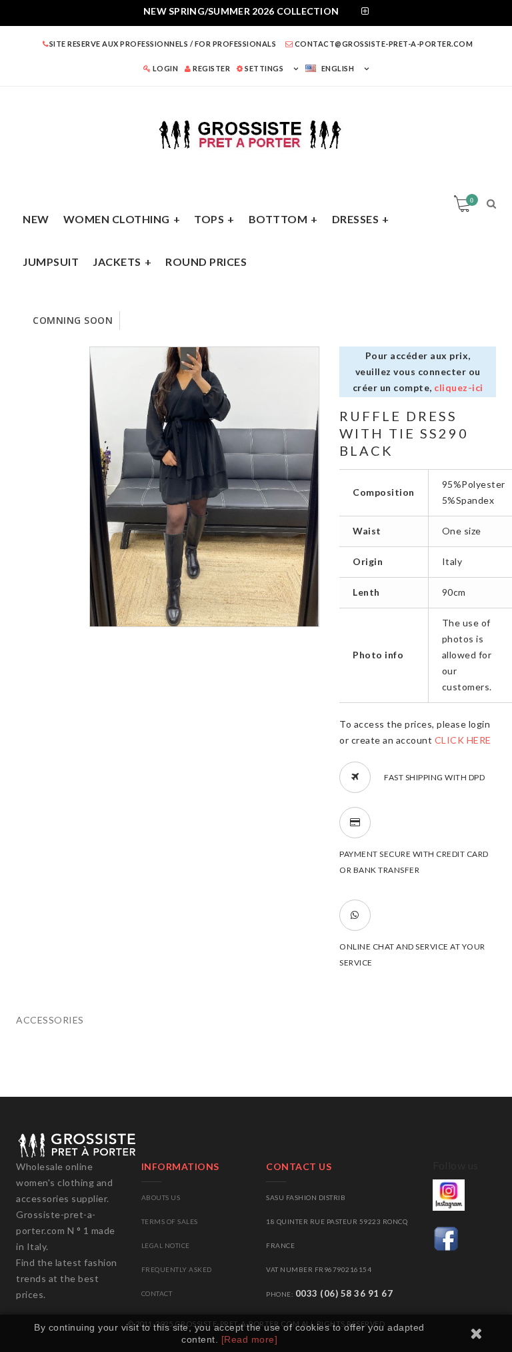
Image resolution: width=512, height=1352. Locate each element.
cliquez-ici (458, 387)
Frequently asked (176, 1269)
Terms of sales (169, 1221)
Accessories (50, 1019)
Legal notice (165, 1245)
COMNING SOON (73, 320)
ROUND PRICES (206, 261)
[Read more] (249, 1339)
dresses (355, 219)
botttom (278, 219)
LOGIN (164, 68)
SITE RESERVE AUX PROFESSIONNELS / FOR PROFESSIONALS (162, 43)
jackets (117, 261)
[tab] (256, 13)
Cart (471, 200)
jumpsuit (51, 261)
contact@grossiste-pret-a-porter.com (383, 43)
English (338, 68)
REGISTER (210, 68)
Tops (209, 219)
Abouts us (161, 1197)
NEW (36, 219)
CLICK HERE (463, 740)
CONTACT (157, 1293)
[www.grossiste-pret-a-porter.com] (256, 132)
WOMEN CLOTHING (116, 219)
